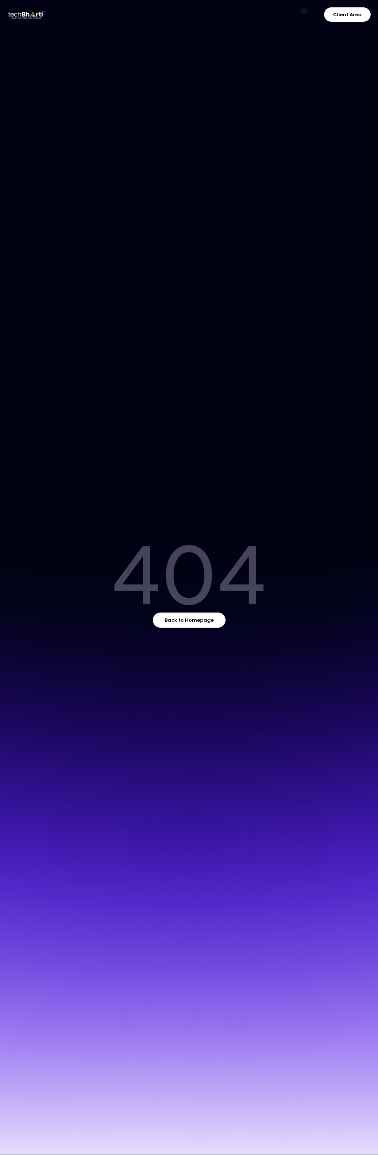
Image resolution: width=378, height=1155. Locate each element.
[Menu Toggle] (303, 11)
